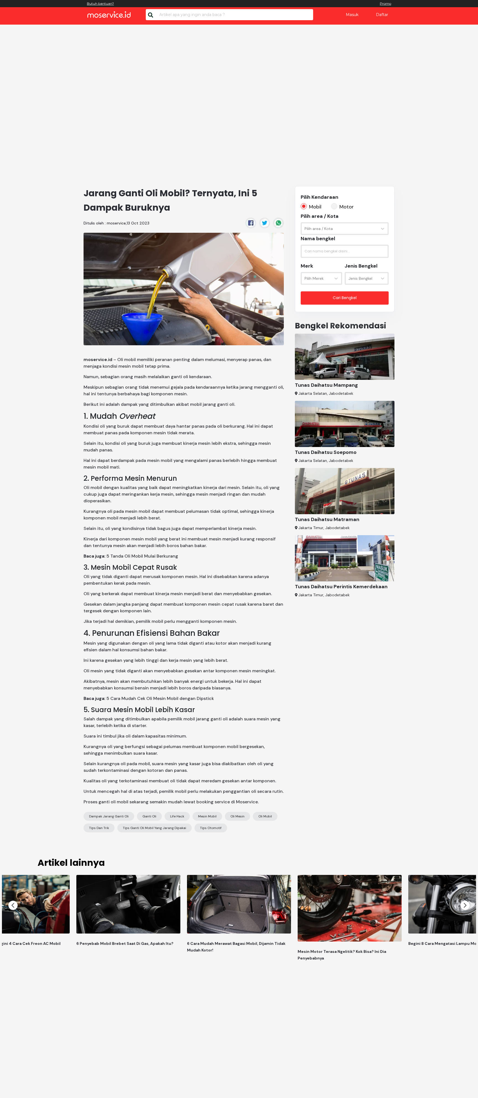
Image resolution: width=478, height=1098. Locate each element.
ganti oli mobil (113, 802)
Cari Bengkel (345, 297)
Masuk (352, 14)
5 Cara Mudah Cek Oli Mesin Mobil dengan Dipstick (160, 698)
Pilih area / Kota (320, 216)
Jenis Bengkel (361, 266)
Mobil (315, 206)
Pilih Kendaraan (319, 197)
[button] (13, 905)
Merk (307, 266)
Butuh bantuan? (100, 3)
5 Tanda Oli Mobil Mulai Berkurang (142, 556)
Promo (385, 3)
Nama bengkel (318, 238)
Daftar (382, 14)
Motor (346, 206)
